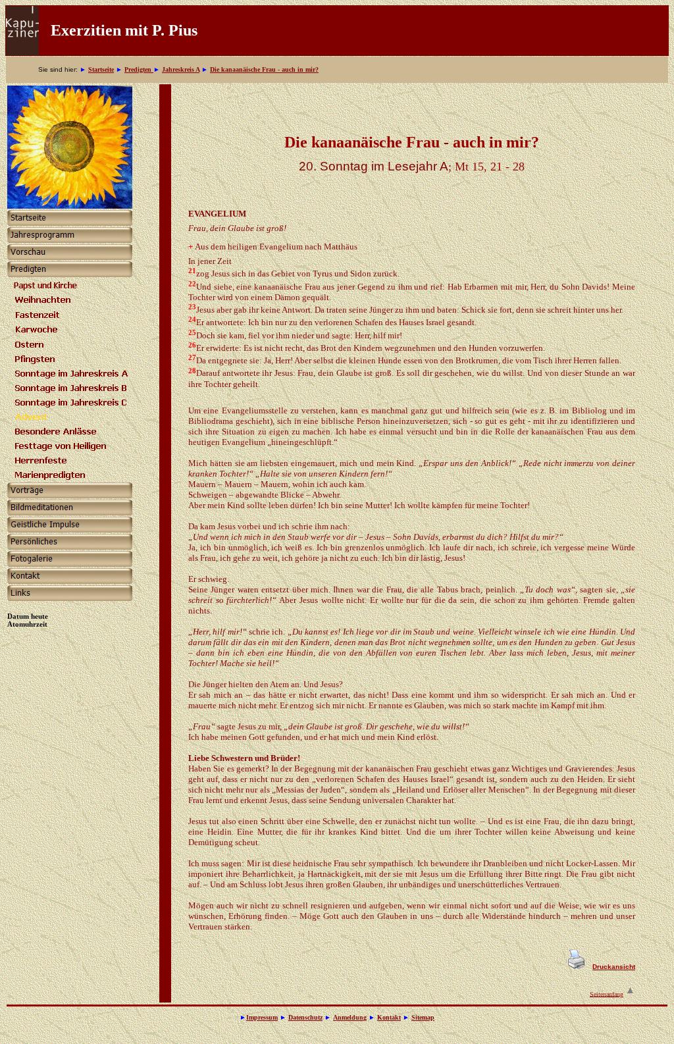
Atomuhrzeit (27, 624)
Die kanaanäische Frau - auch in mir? (264, 69)
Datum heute (27, 616)
